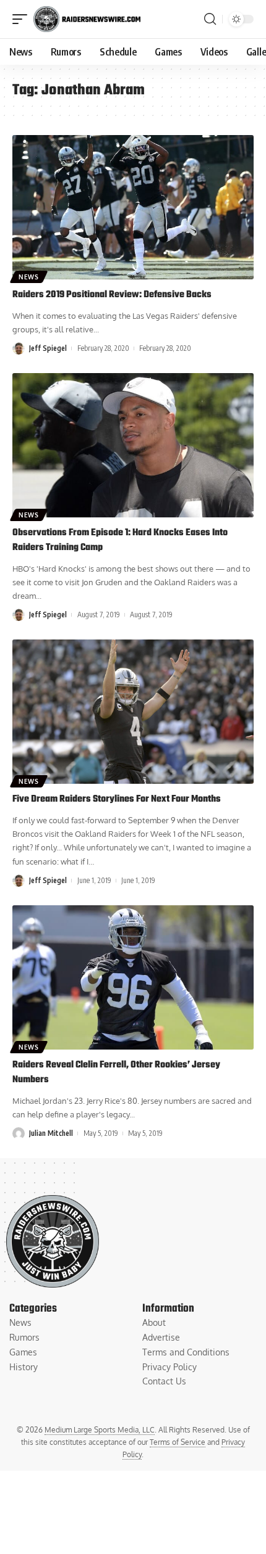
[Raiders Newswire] (86, 19)
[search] (210, 19)
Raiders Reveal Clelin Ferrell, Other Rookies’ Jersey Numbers (116, 1072)
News (29, 277)
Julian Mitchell (51, 1133)
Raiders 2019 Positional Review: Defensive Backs (112, 294)
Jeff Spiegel (48, 348)
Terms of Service (177, 1442)
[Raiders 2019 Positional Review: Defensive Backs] (133, 207)
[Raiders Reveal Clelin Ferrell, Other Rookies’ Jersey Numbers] (133, 977)
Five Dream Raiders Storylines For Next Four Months (116, 799)
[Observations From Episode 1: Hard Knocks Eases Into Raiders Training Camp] (133, 445)
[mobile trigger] (22, 19)
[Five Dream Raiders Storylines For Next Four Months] (133, 711)
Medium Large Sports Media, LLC (100, 1429)
